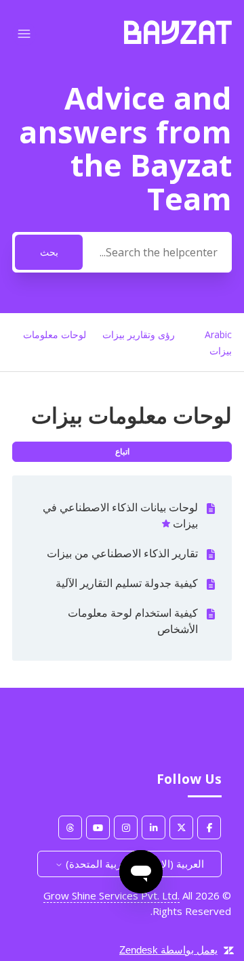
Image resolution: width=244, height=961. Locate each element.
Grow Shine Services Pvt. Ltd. (111, 895)
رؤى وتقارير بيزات (138, 334)
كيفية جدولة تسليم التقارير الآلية (127, 583)
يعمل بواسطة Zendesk (168, 950)
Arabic (218, 334)
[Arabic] (178, 40)
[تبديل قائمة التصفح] (24, 34)
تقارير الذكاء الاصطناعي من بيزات (122, 553)
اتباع (122, 451)
